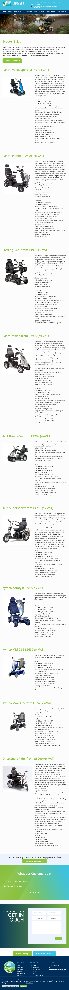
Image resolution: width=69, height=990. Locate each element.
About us (10, 11)
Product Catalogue (19, 11)
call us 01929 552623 (45, 954)
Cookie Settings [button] (14, 986)
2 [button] (33, 893)
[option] (34, 24)
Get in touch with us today (34, 861)
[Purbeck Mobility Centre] (14, 3)
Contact (63, 11)
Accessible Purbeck (50, 11)
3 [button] (36, 893)
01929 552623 (54, 966)
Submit (59, 938)
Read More (29, 983)
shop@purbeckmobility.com (57, 970)
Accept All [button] (23, 986)
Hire (34, 974)
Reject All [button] (5, 986)
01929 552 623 (36, 8)
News (58, 11)
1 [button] (31, 893)
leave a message (23, 954)
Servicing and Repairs (38, 11)
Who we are (36, 967)
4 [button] (38, 893)
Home (4, 11)
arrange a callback (12, 61)
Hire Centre (29, 11)
